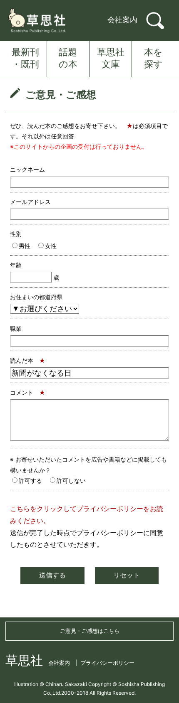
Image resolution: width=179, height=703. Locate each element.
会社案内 (122, 19)
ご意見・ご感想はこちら (89, 630)
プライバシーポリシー (107, 662)
